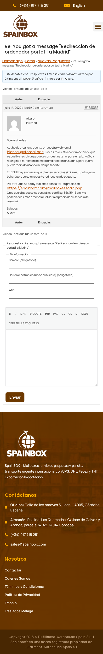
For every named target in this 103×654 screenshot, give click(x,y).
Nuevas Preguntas (54, 60)
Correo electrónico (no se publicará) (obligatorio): (41, 275)
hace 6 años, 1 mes (38, 78)
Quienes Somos (17, 578)
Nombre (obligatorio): (23, 260)
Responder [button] (46, 108)
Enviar (15, 397)
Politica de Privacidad (22, 594)
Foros (30, 60)
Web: (12, 289)
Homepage (12, 60)
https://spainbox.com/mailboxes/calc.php (44, 188)
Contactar (13, 570)
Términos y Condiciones (24, 586)
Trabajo (11, 602)
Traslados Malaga (19, 611)
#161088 (91, 108)
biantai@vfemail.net (25, 151)
